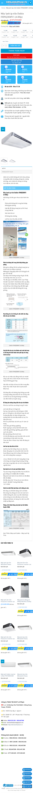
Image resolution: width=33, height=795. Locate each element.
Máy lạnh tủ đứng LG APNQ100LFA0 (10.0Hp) (24, 600)
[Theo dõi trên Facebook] (2, 728)
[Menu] (2, 3)
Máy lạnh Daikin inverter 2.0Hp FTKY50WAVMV (8, 675)
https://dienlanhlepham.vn (15, 724)
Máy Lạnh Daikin (15, 533)
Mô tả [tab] (3, 168)
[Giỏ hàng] (30, 3)
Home (3, 8)
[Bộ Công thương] (8, 785)
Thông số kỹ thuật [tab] (7, 172)
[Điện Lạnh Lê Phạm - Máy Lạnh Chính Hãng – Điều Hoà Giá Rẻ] (16, 2)
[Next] (29, 140)
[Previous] (3, 140)
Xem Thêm (5, 41)
